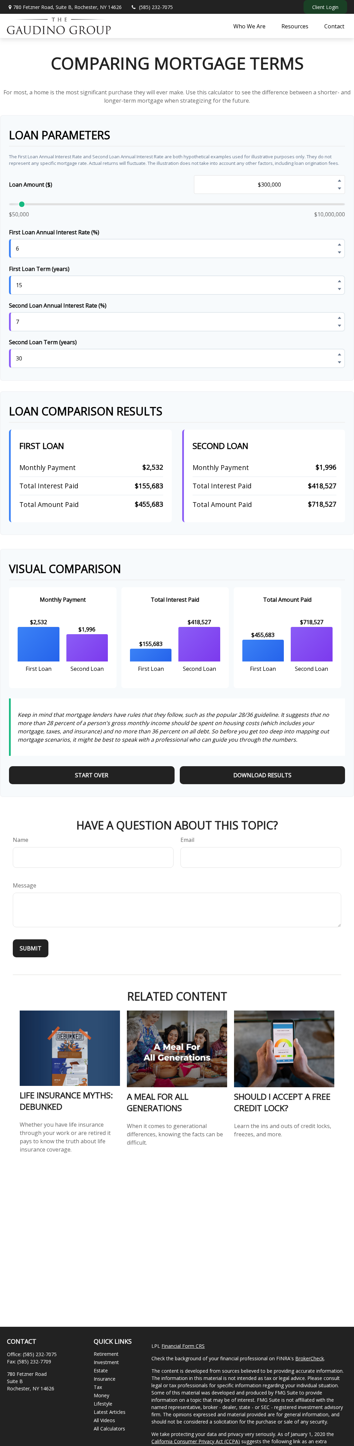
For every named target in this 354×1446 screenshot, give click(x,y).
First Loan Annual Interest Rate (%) (54, 232)
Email (187, 840)
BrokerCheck (309, 1358)
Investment (106, 1362)
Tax (98, 1387)
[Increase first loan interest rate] (339, 244)
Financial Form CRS (183, 1346)
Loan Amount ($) (30, 184)
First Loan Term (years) (39, 269)
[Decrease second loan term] (339, 362)
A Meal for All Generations (157, 1102)
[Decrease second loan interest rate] (339, 325)
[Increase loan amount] (339, 180)
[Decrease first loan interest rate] (339, 252)
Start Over (91, 775)
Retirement (106, 1354)
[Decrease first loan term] (339, 289)
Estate (101, 1370)
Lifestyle (103, 1403)
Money (101, 1395)
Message (24, 885)
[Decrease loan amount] (339, 188)
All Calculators (109, 1428)
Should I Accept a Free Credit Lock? (282, 1102)
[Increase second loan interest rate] (339, 317)
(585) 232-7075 (156, 7)
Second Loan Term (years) (43, 342)
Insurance (104, 1378)
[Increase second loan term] (339, 354)
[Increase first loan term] (339, 281)
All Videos (104, 1420)
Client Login (325, 7)
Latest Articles (109, 1412)
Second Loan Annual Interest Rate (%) (57, 305)
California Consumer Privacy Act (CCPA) (195, 1441)
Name (20, 840)
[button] (249, 26)
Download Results (262, 775)
